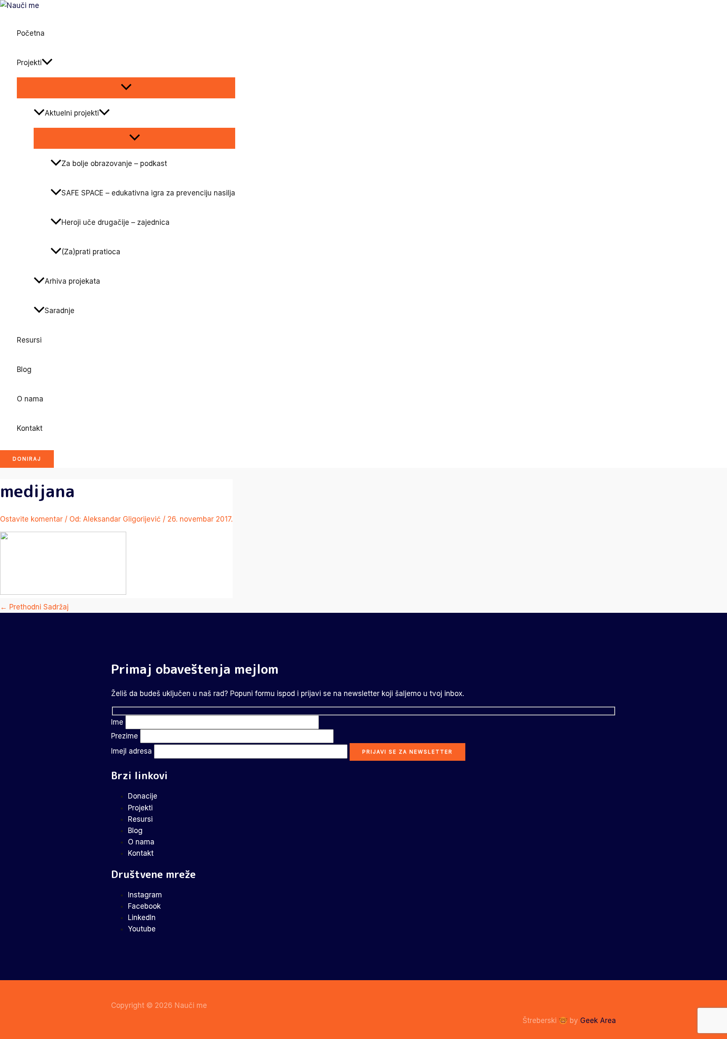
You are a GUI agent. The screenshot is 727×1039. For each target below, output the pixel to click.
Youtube (142, 929)
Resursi (29, 340)
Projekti (29, 62)
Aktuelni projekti (72, 113)
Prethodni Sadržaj (34, 607)
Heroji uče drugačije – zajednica (115, 222)
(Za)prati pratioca (90, 252)
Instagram (145, 895)
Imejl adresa (132, 751)
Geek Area (598, 1020)
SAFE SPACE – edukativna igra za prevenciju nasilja (148, 193)
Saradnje (59, 310)
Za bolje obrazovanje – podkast (114, 163)
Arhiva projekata (72, 281)
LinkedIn (142, 917)
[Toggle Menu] (126, 87)
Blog (24, 369)
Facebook (144, 906)
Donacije (142, 796)
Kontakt (29, 428)
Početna (31, 33)
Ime (118, 722)
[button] (47, 62)
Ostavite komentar (31, 519)
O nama (30, 399)
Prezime (125, 736)
